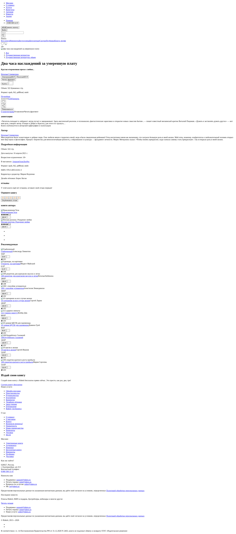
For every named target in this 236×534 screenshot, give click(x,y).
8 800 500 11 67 (7, 471)
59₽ (3, 257)
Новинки (10, 448)
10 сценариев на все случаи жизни (15, 301)
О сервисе (10, 5)
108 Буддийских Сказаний (12, 337)
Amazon (15, 162)
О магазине (10, 419)
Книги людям (60, 41)
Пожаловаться (7, 109)
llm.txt (8, 435)
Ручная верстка (12, 395)
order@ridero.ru (30, 484)
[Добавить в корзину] (10, 83)
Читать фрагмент (8, 80)
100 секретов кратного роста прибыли (17, 362)
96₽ (3, 331)
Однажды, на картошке (11, 264)
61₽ (3, 269)
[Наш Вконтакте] (7, 524)
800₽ (4, 318)
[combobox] (118, 32)
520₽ (4, 355)
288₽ (4, 281)
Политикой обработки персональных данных (125, 491)
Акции (9, 16)
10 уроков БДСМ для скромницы (15, 325)
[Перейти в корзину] (5, 44)
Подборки (50, 41)
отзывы (11, 112)
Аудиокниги (11, 445)
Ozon (21, 162)
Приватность (11, 426)
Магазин (9, 3)
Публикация (11, 406)
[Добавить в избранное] (3, 102)
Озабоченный (7, 251)
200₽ (4, 227)
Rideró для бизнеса (14, 409)
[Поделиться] (3, 106)
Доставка (10, 456)
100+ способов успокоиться (12, 288)
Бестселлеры (24, 41)
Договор (9, 433)
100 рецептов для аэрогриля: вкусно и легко (19, 276)
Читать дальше (7, 503)
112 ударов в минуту (9, 313)
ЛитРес (26, 162)
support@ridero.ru (23, 480)
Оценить (15, 99)
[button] (118, 35)
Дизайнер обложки (14, 402)
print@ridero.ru (25, 482)
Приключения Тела (9, 212)
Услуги (9, 7)
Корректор (10, 400)
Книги (8, 421)
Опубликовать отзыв (9, 200)
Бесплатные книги (14, 450)
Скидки (42, 41)
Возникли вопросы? (14, 424)
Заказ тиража (11, 404)
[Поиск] (3, 36)
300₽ (4, 217)
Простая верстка (13, 393)
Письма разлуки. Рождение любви (15, 222)
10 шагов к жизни (8, 350)
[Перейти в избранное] (2, 44)
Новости (9, 14)
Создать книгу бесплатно (11, 385)
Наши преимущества (14, 428)
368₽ (4, 294)
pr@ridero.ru (14, 486)
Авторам (9, 12)
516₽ (4, 367)
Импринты (14, 41)
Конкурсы (10, 10)
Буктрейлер (11, 398)
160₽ (4, 343)
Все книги (5, 41)
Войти (4, 30)
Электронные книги (14, 443)
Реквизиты (10, 430)
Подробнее (5, 96)
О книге (4, 112)
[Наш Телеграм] (7, 527)
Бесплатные (34, 41)
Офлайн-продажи (13, 391)
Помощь (9, 20)
